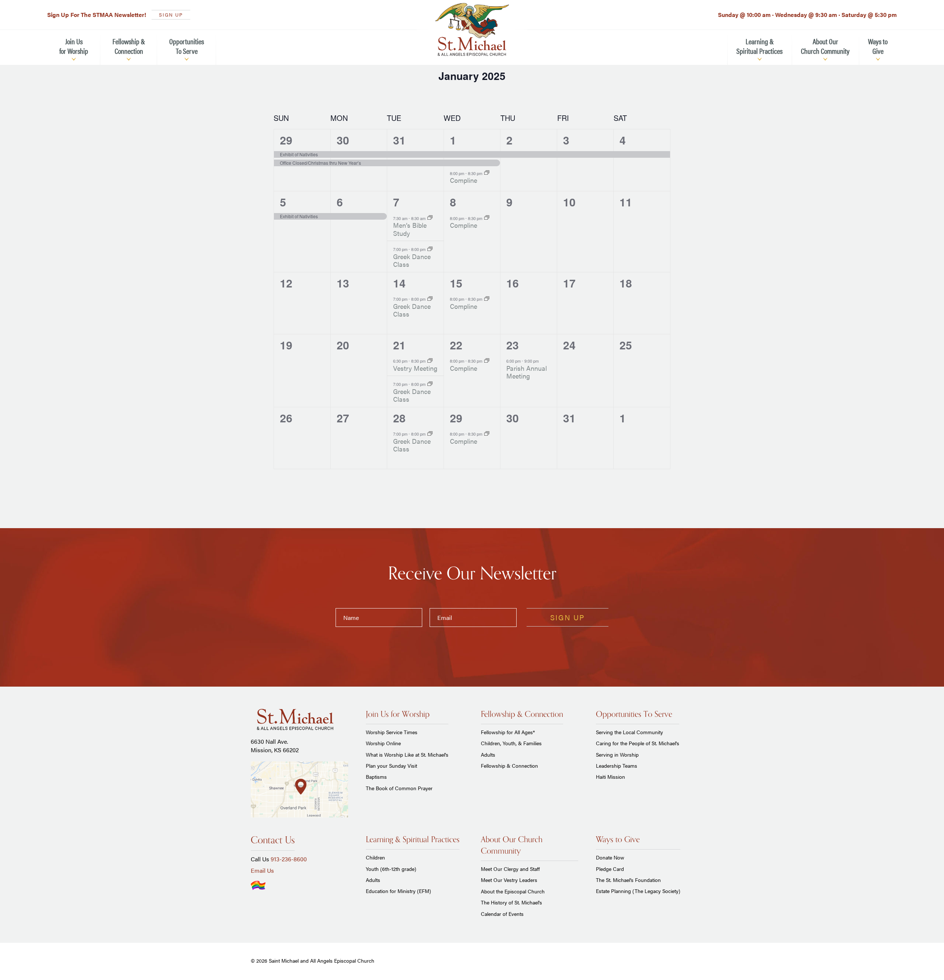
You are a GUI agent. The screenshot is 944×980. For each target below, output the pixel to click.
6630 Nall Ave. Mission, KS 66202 (275, 745)
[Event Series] (486, 173)
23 (512, 345)
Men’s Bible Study (410, 229)
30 (343, 140)
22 (456, 345)
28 (399, 418)
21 (399, 345)
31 (399, 140)
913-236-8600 (289, 859)
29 (286, 140)
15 (456, 283)
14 (399, 283)
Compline (463, 180)
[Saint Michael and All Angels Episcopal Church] (472, 29)
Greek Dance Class (412, 260)
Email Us (262, 870)
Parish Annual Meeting (526, 372)
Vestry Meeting (415, 368)
